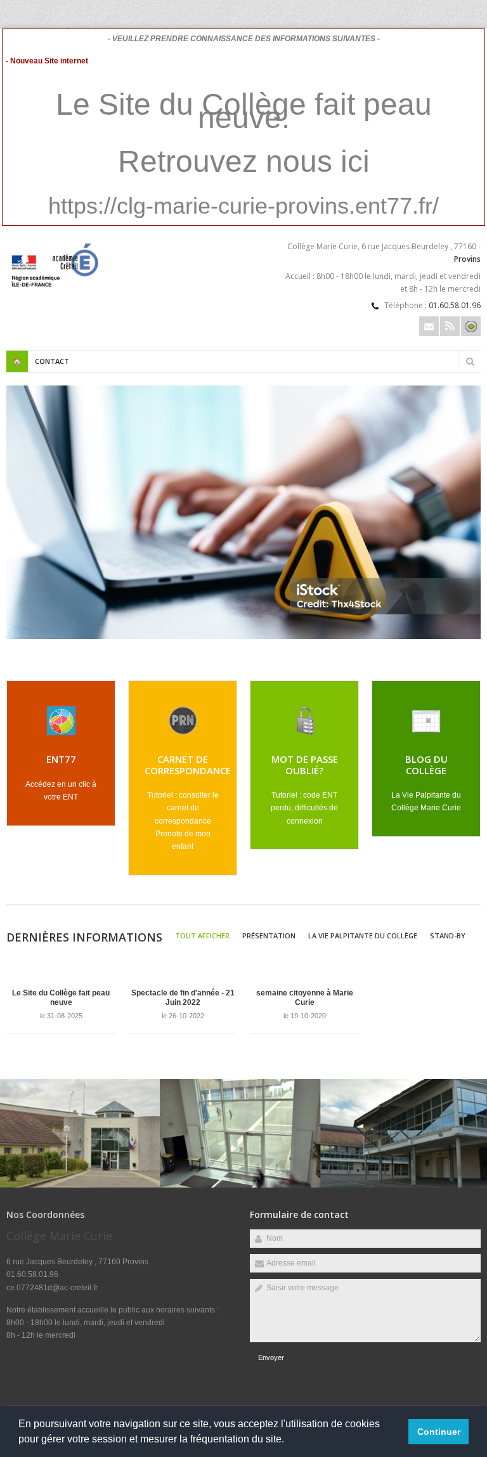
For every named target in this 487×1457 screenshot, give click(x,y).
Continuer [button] (438, 1432)
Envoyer (271, 1357)
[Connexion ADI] (471, 326)
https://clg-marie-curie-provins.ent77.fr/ (243, 206)
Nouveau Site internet (99, 500)
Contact (52, 361)
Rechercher (470, 361)
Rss (450, 326)
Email (429, 326)
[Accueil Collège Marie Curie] (53, 288)
